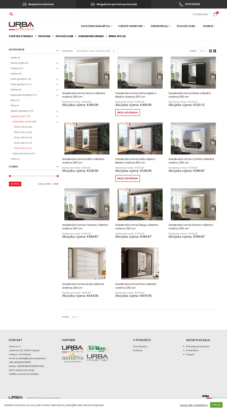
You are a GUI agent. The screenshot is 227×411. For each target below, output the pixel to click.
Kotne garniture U (19, 84)
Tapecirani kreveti (21, 153)
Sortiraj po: (67, 50)
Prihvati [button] (216, 404)
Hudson (15, 73)
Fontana (15, 68)
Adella (14, 57)
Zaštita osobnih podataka (24, 374)
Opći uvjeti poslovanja (21, 370)
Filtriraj (15, 183)
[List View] (214, 51)
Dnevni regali (159, 26)
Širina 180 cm (21, 137)
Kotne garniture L (19, 78)
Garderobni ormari (22, 121)
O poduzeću (200, 14)
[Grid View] (210, 51)
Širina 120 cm (21, 126)
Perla (13, 105)
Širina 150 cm (21, 132)
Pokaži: (193, 50)
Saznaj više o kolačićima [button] (193, 405)
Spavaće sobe (186, 26)
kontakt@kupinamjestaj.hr (31, 358)
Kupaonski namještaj (95, 26)
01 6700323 (25, 354)
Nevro (14, 100)
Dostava (138, 350)
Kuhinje (208, 26)
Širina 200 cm (21, 142)
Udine (14, 158)
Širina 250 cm (21, 148)
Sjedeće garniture (130, 26)
